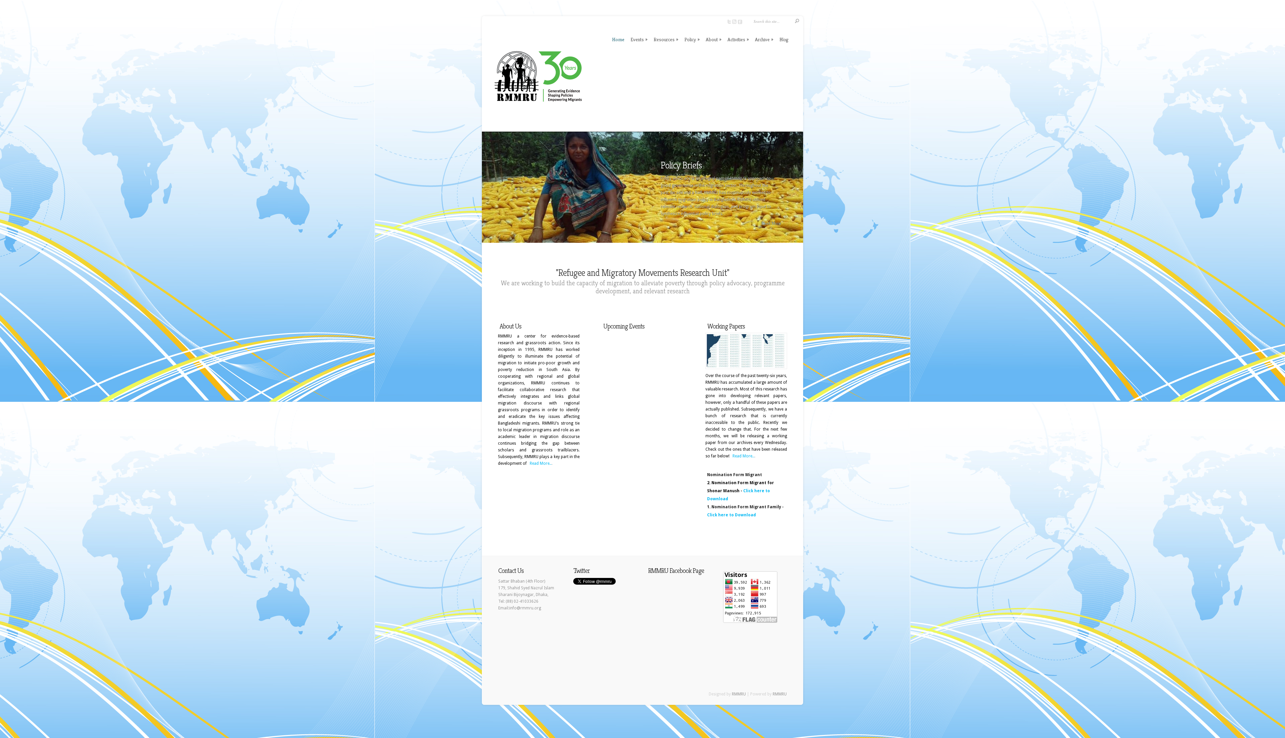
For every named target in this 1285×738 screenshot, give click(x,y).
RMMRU (739, 694)
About (713, 39)
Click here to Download (731, 515)
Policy (692, 39)
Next (798, 190)
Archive (764, 39)
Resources (666, 39)
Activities (738, 39)
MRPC (671, 165)
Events (639, 39)
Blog (783, 39)
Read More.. (540, 463)
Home (618, 39)
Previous (486, 190)
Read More (771, 223)
